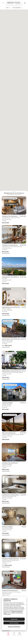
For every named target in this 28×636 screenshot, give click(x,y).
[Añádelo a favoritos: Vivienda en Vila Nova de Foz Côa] (24, 540)
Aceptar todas (14, 619)
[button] (5, 222)
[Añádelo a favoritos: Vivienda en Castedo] (24, 385)
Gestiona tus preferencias (14, 626)
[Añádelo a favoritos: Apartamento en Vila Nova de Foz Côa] (24, 477)
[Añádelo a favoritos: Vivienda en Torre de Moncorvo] (24, 198)
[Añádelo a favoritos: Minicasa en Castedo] (24, 509)
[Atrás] (3, 3)
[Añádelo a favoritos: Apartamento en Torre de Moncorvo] (24, 259)
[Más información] (20, 194)
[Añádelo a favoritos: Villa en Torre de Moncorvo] (24, 415)
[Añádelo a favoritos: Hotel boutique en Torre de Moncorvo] (24, 353)
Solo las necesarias (14, 623)
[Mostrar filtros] (24, 3)
